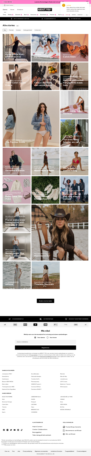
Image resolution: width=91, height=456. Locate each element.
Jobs (19, 451)
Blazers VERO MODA (7, 381)
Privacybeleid (34, 355)
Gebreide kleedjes (36, 376)
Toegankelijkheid (69, 451)
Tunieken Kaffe (35, 379)
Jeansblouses (64, 379)
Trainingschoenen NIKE (8, 386)
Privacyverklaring (27, 451)
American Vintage (7, 402)
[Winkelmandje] (87, 10)
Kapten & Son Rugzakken (9, 389)
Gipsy (32, 407)
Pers (13, 451)
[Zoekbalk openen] (86, 15)
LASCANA (34, 404)
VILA (3, 399)
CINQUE (62, 399)
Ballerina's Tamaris (65, 384)
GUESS (33, 399)
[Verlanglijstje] (82, 10)
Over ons (7, 451)
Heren (12, 9)
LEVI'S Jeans (63, 381)
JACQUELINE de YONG (66, 396)
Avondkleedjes (35, 374)
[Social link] (4, 430)
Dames (5, 9)
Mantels (62, 374)
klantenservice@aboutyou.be (48, 356)
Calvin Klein (5, 404)
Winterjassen (63, 386)
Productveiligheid (81, 451)
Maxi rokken (5, 384)
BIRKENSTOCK (35, 409)
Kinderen (20, 9)
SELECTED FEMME (7, 396)
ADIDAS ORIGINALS (65, 409)
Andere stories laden (45, 301)
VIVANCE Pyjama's (36, 384)
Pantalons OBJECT (36, 389)
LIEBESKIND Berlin (36, 396)
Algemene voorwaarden (41, 451)
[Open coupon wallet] (67, 10)
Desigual (33, 402)
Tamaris (4, 407)
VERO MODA (63, 404)
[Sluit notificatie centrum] (77, 9)
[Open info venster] (87, 2)
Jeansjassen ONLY (7, 374)
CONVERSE (34, 412)
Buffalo (62, 407)
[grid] (45, 162)
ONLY (3, 409)
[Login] (72, 10)
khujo (61, 402)
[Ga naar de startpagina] (11, 423)
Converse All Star (36, 386)
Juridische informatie (56, 451)
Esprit (3, 412)
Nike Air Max (63, 376)
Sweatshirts (5, 376)
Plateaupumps (35, 381)
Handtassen (5, 379)
